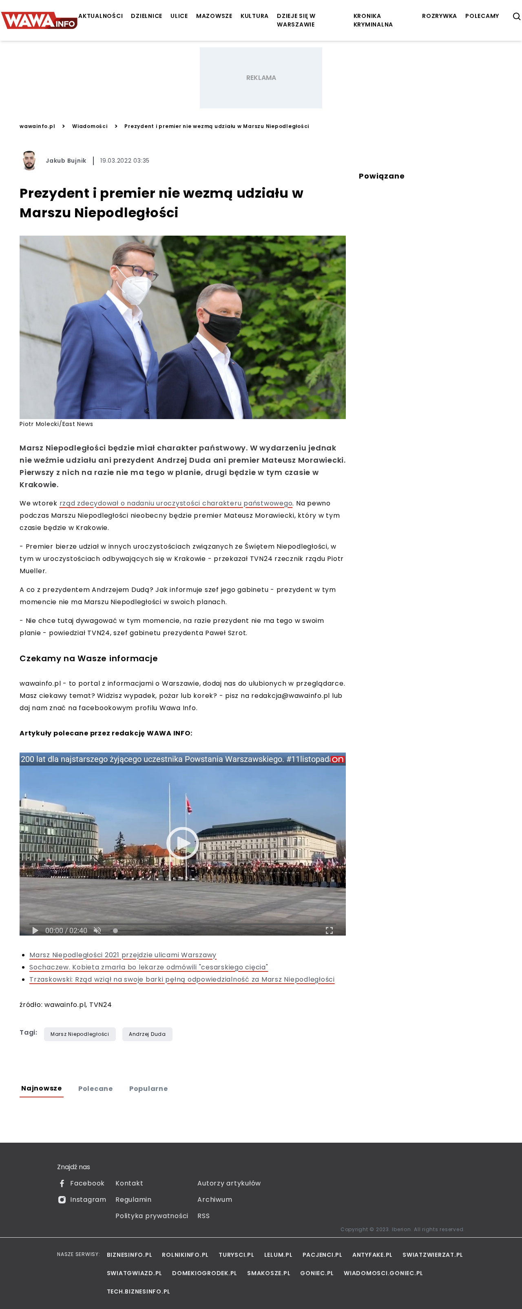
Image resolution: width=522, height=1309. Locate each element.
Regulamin (133, 1199)
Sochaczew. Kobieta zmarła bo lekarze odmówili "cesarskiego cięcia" (148, 967)
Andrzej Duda (147, 1034)
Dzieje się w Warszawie (296, 20)
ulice (179, 16)
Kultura (255, 16)
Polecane (95, 1088)
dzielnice (146, 16)
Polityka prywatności (151, 1216)
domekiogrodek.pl (204, 1273)
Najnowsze (41, 1088)
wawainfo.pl (37, 126)
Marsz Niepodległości (80, 1034)
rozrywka (439, 16)
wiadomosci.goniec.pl (383, 1273)
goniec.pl (317, 1273)
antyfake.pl (372, 1255)
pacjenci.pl (323, 1255)
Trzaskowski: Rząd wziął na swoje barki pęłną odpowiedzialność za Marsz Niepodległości (182, 979)
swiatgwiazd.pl (135, 1273)
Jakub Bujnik (66, 161)
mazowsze (214, 16)
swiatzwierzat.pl (433, 1255)
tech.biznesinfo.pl (139, 1291)
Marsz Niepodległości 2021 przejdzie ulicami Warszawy (123, 955)
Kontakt (129, 1183)
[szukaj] (517, 17)
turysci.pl (236, 1255)
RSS (203, 1216)
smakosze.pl (268, 1273)
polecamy (482, 16)
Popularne (148, 1088)
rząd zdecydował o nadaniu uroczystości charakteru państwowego (176, 503)
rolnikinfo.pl (185, 1255)
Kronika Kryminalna (374, 20)
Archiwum (214, 1199)
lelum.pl (278, 1255)
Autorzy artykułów (229, 1183)
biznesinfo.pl (130, 1255)
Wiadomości (90, 126)
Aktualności (100, 16)
